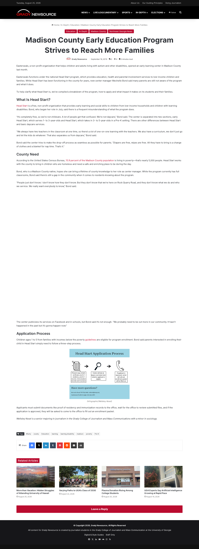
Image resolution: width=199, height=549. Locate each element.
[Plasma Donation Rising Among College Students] (121, 476)
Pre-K (97, 434)
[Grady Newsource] (36, 12)
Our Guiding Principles (152, 3)
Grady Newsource (79, 59)
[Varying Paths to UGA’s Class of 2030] (78, 476)
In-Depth (141, 12)
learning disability (67, 434)
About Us (135, 3)
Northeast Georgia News (121, 31)
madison (80, 434)
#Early (28, 434)
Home (56, 25)
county (36, 434)
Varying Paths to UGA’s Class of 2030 (77, 490)
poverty (89, 434)
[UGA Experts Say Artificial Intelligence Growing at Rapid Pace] (163, 476)
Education (75, 25)
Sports (126, 12)
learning (55, 434)
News (84, 12)
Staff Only (110, 535)
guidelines (90, 339)
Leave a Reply (99, 509)
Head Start (22, 105)
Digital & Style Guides (94, 535)
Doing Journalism (173, 3)
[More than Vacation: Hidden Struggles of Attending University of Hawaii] (35, 476)
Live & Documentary (104, 12)
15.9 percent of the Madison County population (90, 160)
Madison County (98, 31)
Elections (157, 12)
